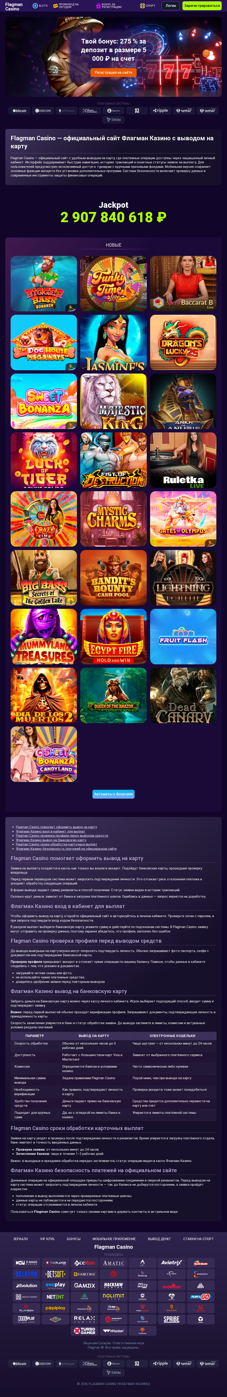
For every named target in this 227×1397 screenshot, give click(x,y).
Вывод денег (159, 1239)
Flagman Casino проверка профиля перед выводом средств (62, 836)
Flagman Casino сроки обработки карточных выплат (56, 844)
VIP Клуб (47, 1239)
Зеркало (20, 1239)
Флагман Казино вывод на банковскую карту (51, 840)
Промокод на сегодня (69, 6)
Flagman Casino (14, 5)
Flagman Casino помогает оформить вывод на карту (56, 827)
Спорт (150, 5)
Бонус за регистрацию (112, 6)
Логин (171, 6)
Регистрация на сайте (113, 72)
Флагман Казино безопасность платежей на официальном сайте (66, 849)
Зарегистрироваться (202, 6)
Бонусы (73, 1239)
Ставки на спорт (198, 1239)
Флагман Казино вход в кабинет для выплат (50, 831)
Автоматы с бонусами (113, 794)
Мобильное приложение (114, 1239)
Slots (43, 5)
